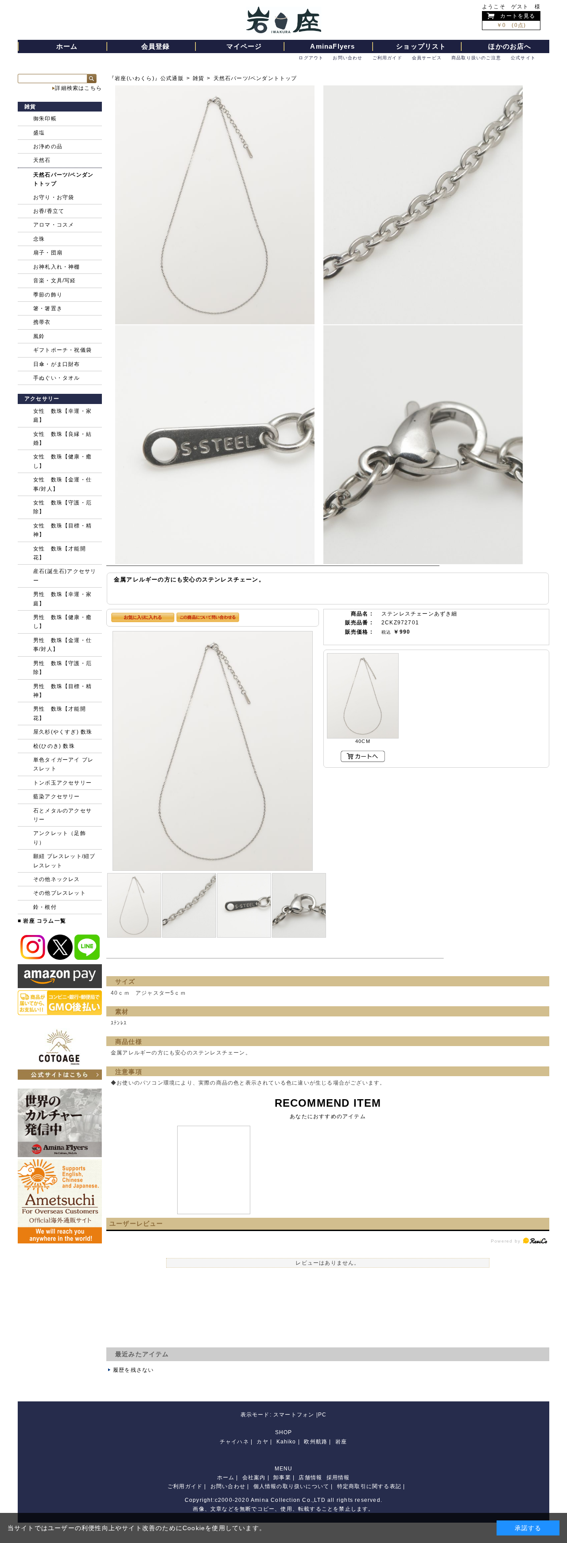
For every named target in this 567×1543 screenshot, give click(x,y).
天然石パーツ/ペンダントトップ (255, 78)
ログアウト (311, 57)
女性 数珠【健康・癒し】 (62, 461)
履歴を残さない (133, 1370)
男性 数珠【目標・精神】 (62, 690)
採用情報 (338, 1477)
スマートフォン (293, 1415)
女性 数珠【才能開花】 (59, 553)
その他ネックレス (56, 879)
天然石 (42, 160)
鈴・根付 (45, 907)
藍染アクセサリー (56, 796)
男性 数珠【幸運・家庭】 (62, 598)
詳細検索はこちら (78, 88)
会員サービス (427, 57)
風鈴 (39, 336)
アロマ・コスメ (53, 225)
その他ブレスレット (59, 893)
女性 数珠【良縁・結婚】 (62, 438)
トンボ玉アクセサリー (62, 783)
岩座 (341, 1442)
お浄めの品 (47, 146)
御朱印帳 (45, 118)
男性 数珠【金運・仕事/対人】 (62, 644)
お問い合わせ (347, 57)
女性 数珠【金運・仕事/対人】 (62, 484)
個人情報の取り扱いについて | (293, 1486)
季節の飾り (47, 295)
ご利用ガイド (387, 57)
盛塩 (39, 133)
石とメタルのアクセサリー (62, 815)
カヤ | (264, 1442)
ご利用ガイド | (186, 1486)
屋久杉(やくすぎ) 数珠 (62, 732)
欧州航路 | (317, 1442)
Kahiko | (288, 1442)
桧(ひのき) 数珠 (54, 746)
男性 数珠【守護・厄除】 (62, 667)
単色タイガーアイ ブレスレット (63, 764)
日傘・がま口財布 (56, 364)
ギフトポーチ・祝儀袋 (62, 350)
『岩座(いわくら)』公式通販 (146, 78)
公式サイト (523, 57)
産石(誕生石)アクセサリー (64, 575)
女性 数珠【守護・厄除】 (62, 507)
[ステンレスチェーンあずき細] (213, 750)
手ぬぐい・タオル (56, 378)
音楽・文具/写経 (54, 280)
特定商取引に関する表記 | (371, 1486)
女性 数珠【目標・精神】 (62, 530)
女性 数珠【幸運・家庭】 (62, 415)
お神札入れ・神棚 (56, 267)
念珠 (39, 239)
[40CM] (363, 696)
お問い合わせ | (229, 1486)
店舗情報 (310, 1477)
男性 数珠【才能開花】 (59, 713)
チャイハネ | (236, 1442)
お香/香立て (48, 211)
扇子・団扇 (47, 253)
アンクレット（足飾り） (59, 837)
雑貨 (198, 78)
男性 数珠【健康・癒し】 (62, 621)
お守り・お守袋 (53, 197)
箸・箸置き (47, 308)
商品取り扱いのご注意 (476, 57)
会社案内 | (255, 1477)
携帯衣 (42, 322)
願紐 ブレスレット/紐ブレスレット (64, 860)
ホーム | (227, 1477)
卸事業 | (284, 1477)
